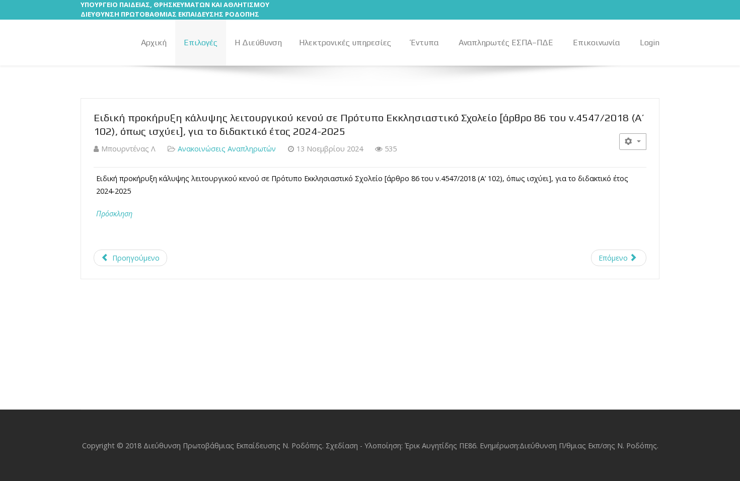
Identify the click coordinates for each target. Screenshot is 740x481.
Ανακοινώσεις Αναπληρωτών (227, 148)
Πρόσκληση (114, 213)
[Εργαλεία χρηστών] (632, 141)
